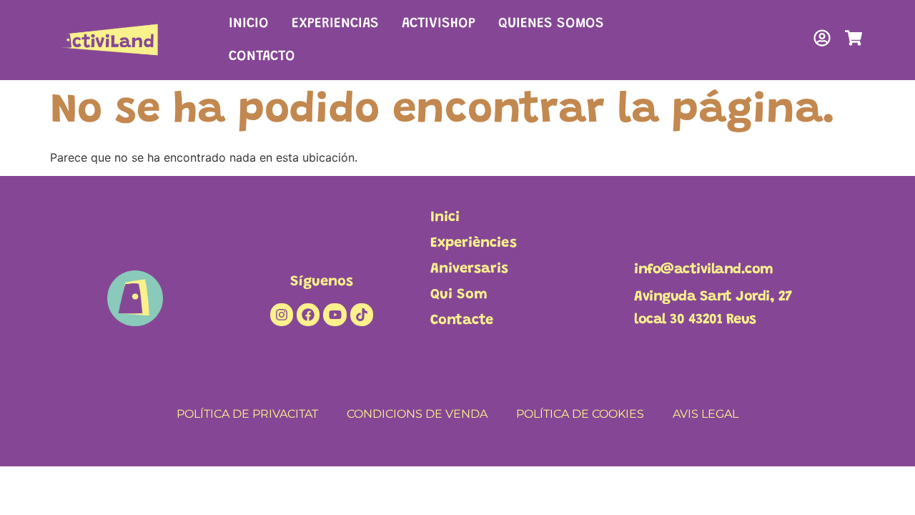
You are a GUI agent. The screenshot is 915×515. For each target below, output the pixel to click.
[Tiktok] (361, 314)
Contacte (461, 320)
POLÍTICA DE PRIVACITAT (247, 414)
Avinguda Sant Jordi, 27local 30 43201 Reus (713, 308)
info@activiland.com (703, 270)
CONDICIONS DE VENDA (417, 414)
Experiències (473, 243)
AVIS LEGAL (705, 414)
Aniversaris (469, 269)
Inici (445, 217)
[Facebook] (308, 314)
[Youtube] (334, 314)
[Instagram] (281, 314)
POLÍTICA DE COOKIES (580, 414)
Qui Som (459, 295)
